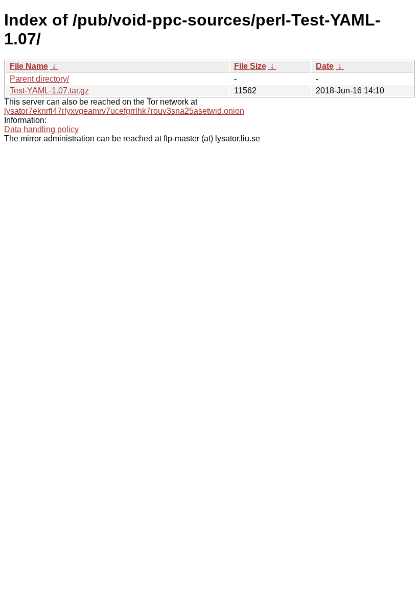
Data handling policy (41, 129)
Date (325, 66)
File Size (250, 66)
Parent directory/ (39, 78)
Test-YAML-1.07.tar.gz (49, 90)
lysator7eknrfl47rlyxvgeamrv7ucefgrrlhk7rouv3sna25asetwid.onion (124, 111)
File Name (29, 66)
